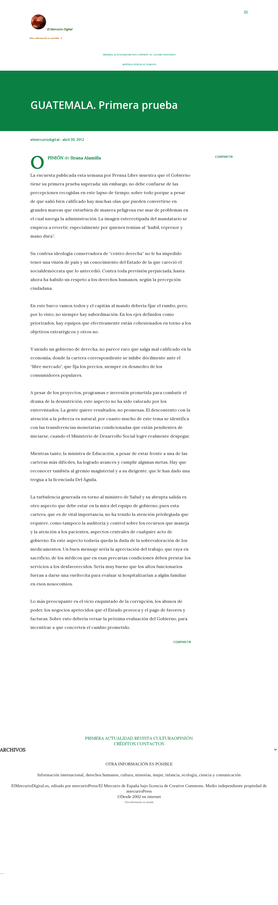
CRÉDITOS (125, 743)
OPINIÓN (143, 54)
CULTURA (163, 738)
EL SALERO (156, 54)
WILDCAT (140, 64)
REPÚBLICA (128, 64)
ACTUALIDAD (121, 54)
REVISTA (133, 54)
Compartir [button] (224, 157)
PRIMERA (108, 54)
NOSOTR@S (169, 54)
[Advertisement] (110, 681)
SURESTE (151, 64)
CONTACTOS (150, 743)
